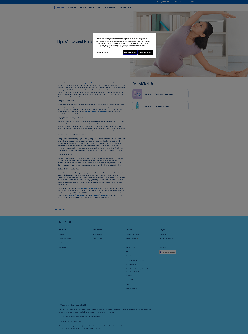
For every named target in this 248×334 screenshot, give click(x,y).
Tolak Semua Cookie (130, 52)
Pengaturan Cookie (102, 52)
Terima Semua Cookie (145, 52)
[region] (124, 45)
